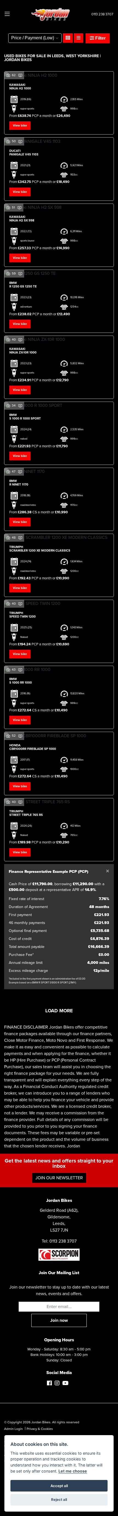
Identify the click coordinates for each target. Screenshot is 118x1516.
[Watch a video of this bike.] (20, 75)
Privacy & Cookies (40, 1429)
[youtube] (66, 1383)
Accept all (59, 1486)
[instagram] (58, 1383)
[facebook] (51, 1383)
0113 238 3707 (102, 14)
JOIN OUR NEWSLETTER (59, 1178)
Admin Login (13, 1429)
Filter (100, 38)
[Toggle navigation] (7, 14)
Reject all (59, 1499)
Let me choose (72, 1471)
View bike (20, 125)
